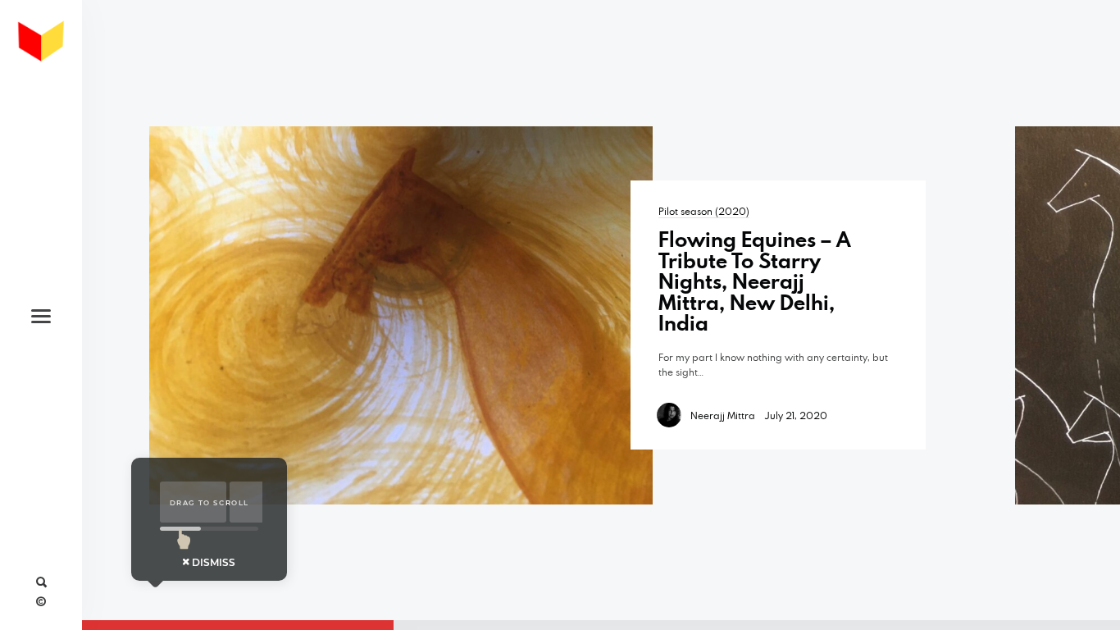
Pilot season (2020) (703, 210)
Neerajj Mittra (722, 415)
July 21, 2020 (796, 415)
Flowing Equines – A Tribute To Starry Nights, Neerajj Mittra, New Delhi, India (754, 281)
